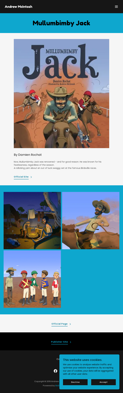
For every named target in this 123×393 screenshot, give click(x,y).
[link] (18, 7)
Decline (75, 382)
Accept (104, 382)
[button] (116, 7)
